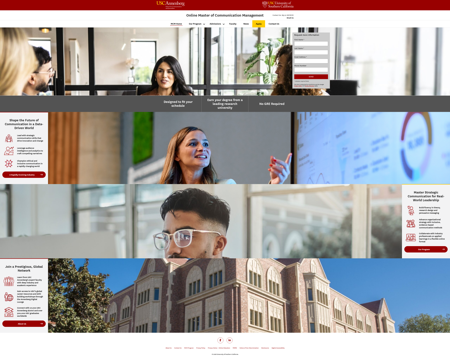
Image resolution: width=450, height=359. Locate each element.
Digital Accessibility (278, 348)
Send (311, 77)
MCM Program (189, 348)
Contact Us (178, 348)
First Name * (299, 40)
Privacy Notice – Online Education (219, 348)
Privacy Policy (298, 86)
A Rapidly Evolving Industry (22, 175)
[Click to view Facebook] (220, 340)
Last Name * (299, 48)
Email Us (290, 18)
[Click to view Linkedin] (229, 340)
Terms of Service (309, 86)
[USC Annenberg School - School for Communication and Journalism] (190, 5)
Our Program (424, 249)
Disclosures (265, 348)
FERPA (235, 348)
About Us (22, 324)
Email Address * (300, 57)
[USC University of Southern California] (278, 4)
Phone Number (300, 66)
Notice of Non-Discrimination (249, 348)
